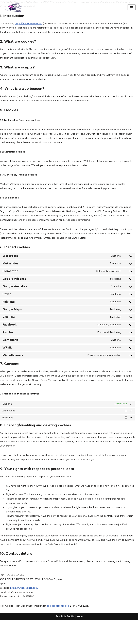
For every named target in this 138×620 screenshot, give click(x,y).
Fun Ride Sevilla (65, 616)
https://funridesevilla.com (28, 23)
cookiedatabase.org (58, 605)
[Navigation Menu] (131, 7)
